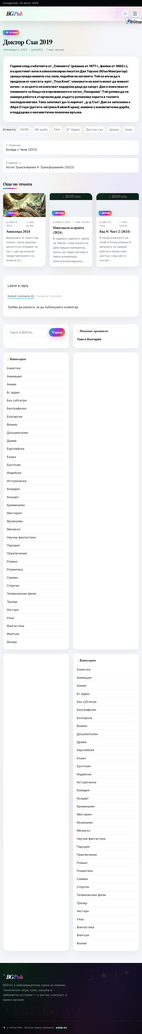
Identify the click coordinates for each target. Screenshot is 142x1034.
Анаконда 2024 (18, 231)
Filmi (57, 129)
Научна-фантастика (21, 537)
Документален (17, 433)
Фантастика (15, 626)
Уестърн (13, 610)
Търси (57, 332)
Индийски (14, 473)
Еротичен (14, 465)
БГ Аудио (73, 129)
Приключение (17, 553)
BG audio (41, 129)
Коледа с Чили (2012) (21, 149)
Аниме (11, 384)
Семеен (12, 577)
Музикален (15, 521)
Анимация (14, 376)
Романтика (15, 569)
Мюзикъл (13, 529)
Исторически (16, 481)
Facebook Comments (49, 296)
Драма (114, 129)
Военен (12, 424)
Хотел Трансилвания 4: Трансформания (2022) (40, 167)
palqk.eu (61, 1027)
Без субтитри (17, 400)
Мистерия (14, 513)
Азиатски (14, 368)
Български (14, 416)
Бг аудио (13, 392)
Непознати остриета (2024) (68, 230)
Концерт (13, 497)
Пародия (13, 545)
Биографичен (16, 408)
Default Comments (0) (21, 296)
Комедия (13, 489)
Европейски (15, 448)
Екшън (11, 457)
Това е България (89, 339)
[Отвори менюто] (135, 13)
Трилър (12, 602)
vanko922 (37, 49)
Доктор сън (94, 129)
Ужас (129, 129)
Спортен (13, 585)
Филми (12, 642)
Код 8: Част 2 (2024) (114, 231)
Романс (12, 561)
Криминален (16, 505)
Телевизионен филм (21, 593)
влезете (29, 307)
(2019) (24, 129)
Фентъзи (13, 634)
